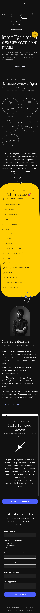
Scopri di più (20, 66)
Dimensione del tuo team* (14, 553)
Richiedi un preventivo (20, 501)
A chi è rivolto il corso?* (13, 540)
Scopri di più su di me (10, 404)
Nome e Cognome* (11, 531)
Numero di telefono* (11, 572)
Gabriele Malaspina (17, 607)
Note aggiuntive (10, 582)
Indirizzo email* (10, 563)
